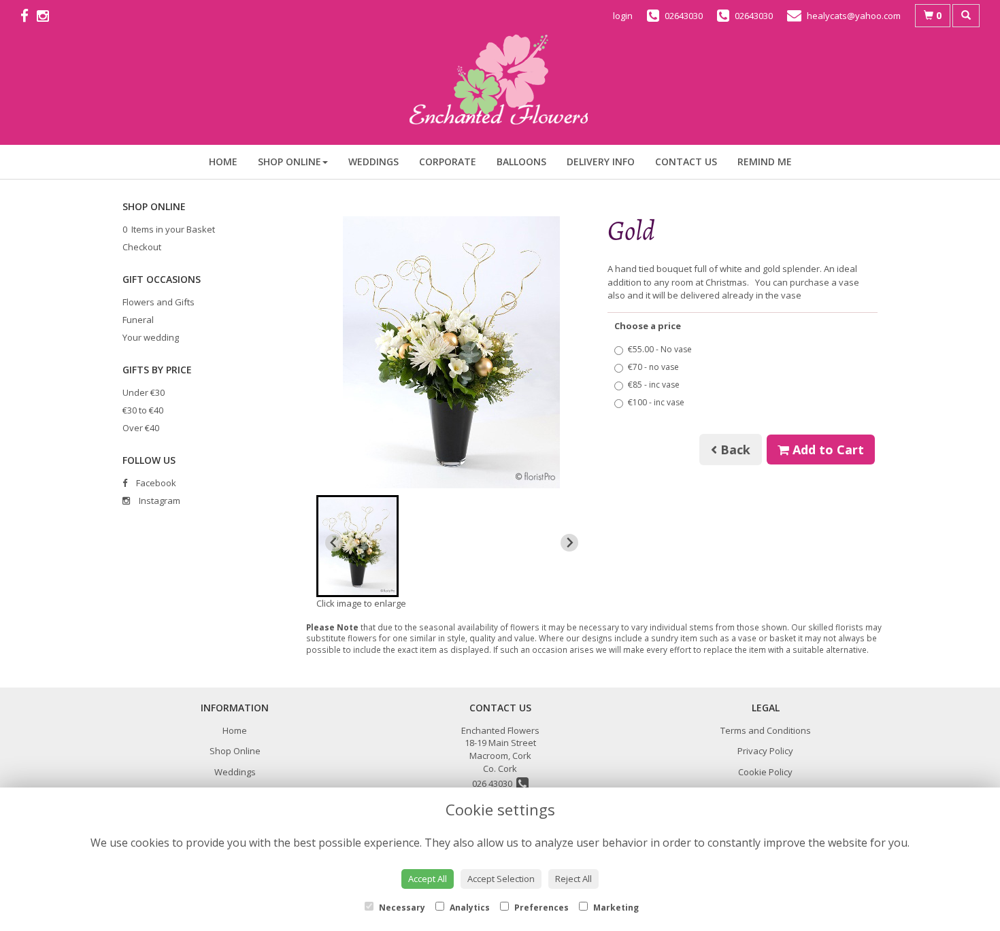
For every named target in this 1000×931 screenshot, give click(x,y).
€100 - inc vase (656, 402)
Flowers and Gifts (158, 302)
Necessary (401, 907)
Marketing (615, 907)
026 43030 (494, 783)
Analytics (469, 907)
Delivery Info (601, 161)
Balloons (521, 161)
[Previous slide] (334, 543)
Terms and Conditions (765, 730)
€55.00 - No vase (660, 349)
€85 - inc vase (654, 384)
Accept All (427, 879)
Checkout (141, 247)
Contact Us (686, 161)
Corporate (447, 161)
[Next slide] (569, 543)
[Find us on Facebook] (28, 15)
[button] (357, 546)
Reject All (573, 879)
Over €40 (140, 428)
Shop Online (289, 161)
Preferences (540, 907)
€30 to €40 (142, 410)
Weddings (373, 161)
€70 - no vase (653, 367)
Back (733, 449)
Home (223, 161)
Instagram (158, 500)
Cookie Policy (765, 772)
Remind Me (764, 161)
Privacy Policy (765, 751)
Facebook (155, 483)
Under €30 (143, 392)
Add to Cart (826, 449)
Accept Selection (501, 879)
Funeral (138, 320)
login (623, 16)
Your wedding (150, 337)
